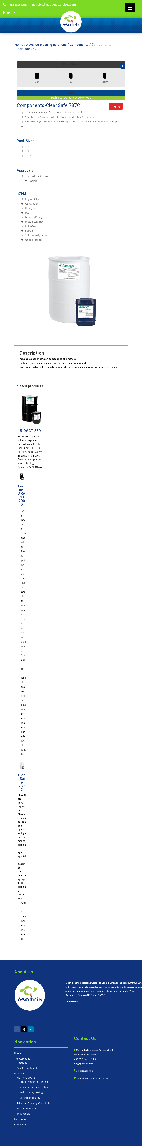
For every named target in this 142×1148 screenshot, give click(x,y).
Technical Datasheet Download (71, 98)
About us (22, 1062)
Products (19, 1073)
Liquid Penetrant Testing (33, 1081)
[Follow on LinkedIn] (31, 1029)
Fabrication (20, 1119)
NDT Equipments (27, 1108)
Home (19, 45)
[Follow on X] (24, 1029)
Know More (71, 1001)
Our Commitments (27, 1068)
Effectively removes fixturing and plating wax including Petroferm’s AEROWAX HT (30, 463)
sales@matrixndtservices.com (56, 4)
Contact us (20, 1124)
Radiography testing (31, 1092)
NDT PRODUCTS (26, 1077)
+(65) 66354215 (17, 5)
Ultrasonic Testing (29, 1097)
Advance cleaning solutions (46, 45)
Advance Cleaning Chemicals (33, 1103)
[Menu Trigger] (130, 7)
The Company (22, 1058)
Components (79, 45)
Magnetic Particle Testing (34, 1087)
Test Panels (23, 1113)
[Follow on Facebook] (17, 1029)
